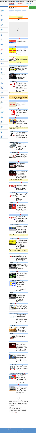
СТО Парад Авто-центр (14, 109)
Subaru (2, 112)
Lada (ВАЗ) (2, 59)
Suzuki (1, 113)
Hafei (1, 45)
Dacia (1, 25)
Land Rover (2, 63)
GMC (1, 43)
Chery (1, 20)
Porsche (2, 92)
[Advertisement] (32, 22)
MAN (1, 69)
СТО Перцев (12, 73)
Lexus (1, 64)
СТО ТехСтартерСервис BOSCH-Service (17, 373)
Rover (1, 98)
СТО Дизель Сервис (13, 271)
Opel (1, 87)
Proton (1, 93)
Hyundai (2, 49)
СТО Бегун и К (12, 131)
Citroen (2, 24)
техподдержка (11, 429)
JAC (1, 54)
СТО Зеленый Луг (13, 192)
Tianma (2, 117)
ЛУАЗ (1, 132)
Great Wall (2, 44)
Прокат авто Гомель (20, 3)
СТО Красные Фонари (14, 162)
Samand (2, 102)
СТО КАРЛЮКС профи (14, 238)
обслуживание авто (18, 10)
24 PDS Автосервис (13, 202)
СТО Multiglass (12, 303)
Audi (1, 11)
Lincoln (2, 67)
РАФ (1, 136)
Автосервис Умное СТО (14, 65)
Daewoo (2, 26)
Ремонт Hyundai (11, 10)
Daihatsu (2, 29)
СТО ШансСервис (13, 292)
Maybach (2, 72)
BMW (1, 14)
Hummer (2, 48)
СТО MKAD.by (12, 325)
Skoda (1, 108)
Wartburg (2, 122)
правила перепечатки (15, 429)
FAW (1, 35)
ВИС (1, 127)
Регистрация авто (28, 3)
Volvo (1, 121)
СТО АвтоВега (12, 81)
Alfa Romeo (2, 9)
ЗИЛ (1, 131)
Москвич (2, 135)
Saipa (1, 101)
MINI (1, 78)
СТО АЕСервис (12, 253)
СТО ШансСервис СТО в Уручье (15, 262)
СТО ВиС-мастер (13, 364)
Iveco (1, 53)
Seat (1, 106)
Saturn (1, 103)
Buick (1, 16)
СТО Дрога (12, 170)
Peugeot (2, 88)
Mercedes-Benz (3, 74)
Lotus (1, 68)
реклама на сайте (7, 429)
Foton (1, 40)
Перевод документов (11, 3)
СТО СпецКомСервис (14, 142)
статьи (23, 429)
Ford (1, 39)
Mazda (1, 73)
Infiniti (1, 50)
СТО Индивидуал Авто (14, 152)
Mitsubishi (2, 79)
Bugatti (1, 15)
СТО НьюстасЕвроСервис (14, 224)
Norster (2, 83)
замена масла (24, 10)
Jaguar (1, 55)
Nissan (1, 82)
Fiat (1, 38)
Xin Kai (1, 123)
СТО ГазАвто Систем (14, 313)
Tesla (1, 116)
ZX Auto (2, 126)
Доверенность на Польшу (12, 4)
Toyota (1, 118)
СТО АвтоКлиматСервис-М (15, 280)
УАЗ (1, 137)
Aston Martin (2, 10)
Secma (1, 107)
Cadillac (2, 19)
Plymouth (2, 89)
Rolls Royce (2, 97)
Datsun (2, 30)
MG (1, 77)
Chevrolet (2, 21)
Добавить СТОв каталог (32, 7)
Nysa (1, 84)
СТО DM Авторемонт (13, 333)
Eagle (1, 34)
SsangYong (2, 111)
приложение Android (20, 429)
